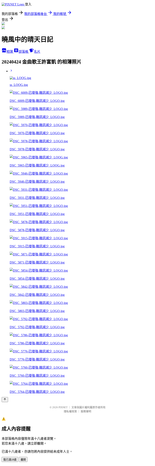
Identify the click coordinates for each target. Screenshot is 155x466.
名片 (37, 51)
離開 (23, 459)
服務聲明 (86, 411)
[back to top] (5, 399)
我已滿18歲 (10, 459)
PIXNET (63, 407)
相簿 (10, 51)
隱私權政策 (70, 411)
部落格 (24, 51)
